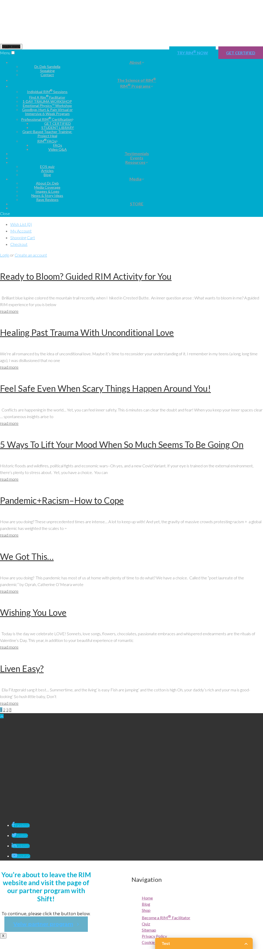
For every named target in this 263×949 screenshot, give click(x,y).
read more (9, 311)
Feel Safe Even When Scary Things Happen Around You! (105, 388)
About (135, 62)
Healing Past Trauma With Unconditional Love (87, 332)
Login (4, 255)
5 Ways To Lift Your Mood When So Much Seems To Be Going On (121, 444)
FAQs (57, 145)
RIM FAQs (46, 141)
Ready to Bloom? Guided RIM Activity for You (86, 276)
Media (135, 178)
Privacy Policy (154, 936)
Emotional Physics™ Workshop (47, 105)
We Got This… (27, 556)
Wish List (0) (21, 224)
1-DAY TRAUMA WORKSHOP (47, 101)
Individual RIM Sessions (47, 91)
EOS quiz (47, 166)
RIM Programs (135, 85)
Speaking (47, 70)
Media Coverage (47, 187)
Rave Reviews (47, 199)
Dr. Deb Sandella (47, 66)
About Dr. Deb (47, 183)
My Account (21, 230)
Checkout (18, 244)
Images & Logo (47, 191)
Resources (135, 162)
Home (147, 897)
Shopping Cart (22, 237)
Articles (47, 170)
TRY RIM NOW (192, 52)
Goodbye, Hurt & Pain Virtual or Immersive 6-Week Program (47, 111)
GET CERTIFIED (240, 52)
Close (5, 213)
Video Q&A (57, 149)
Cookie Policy (154, 942)
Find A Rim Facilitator (47, 97)
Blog (47, 175)
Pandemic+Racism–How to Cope (62, 500)
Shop (146, 910)
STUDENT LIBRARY (57, 127)
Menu (5, 52)
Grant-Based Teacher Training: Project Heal (47, 133)
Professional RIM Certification (46, 119)
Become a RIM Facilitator (166, 917)
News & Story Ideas (47, 195)
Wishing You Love (33, 612)
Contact (47, 75)
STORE (136, 203)
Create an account (31, 255)
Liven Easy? (22, 668)
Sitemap (149, 929)
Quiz (146, 923)
